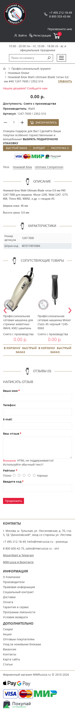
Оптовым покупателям (18, 639)
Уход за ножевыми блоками (22, 644)
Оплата (8, 602)
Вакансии (9, 649)
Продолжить (13, 501)
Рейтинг (9, 470)
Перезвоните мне (60, 29)
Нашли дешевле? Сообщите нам (25, 88)
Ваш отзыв (11, 433)
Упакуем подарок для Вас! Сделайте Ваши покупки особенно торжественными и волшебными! (32, 137)
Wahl (31, 108)
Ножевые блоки (18, 73)
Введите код (12, 481)
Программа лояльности (19, 612)
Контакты (9, 654)
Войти (22, 35)
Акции (7, 634)
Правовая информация (19, 587)
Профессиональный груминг (31, 68)
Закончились (46, 122)
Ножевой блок (22, 167)
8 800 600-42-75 (13, 548)
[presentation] (5, 309)
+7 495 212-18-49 (60, 12)
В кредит (39, 148)
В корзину (12, 348)
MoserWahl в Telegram (18, 555)
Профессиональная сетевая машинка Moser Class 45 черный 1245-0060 (54, 322)
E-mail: (7, 419)
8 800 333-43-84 (59, 16)
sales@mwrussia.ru (39, 548)
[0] (56, 38)
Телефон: (9, 405)
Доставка (9, 597)
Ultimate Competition (49, 167)
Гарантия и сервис (16, 607)
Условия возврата (15, 617)
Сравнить (65, 81)
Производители (14, 582)
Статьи (8, 664)
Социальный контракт (18, 592)
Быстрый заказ (16, 148)
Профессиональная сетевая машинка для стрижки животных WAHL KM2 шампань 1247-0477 (18, 324)
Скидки (8, 629)
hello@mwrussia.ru (40, 541)
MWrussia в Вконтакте (18, 562)
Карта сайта (11, 659)
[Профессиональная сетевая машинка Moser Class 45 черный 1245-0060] (55, 290)
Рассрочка (59, 148)
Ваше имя (10, 391)
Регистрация (42, 35)
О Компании (11, 577)
